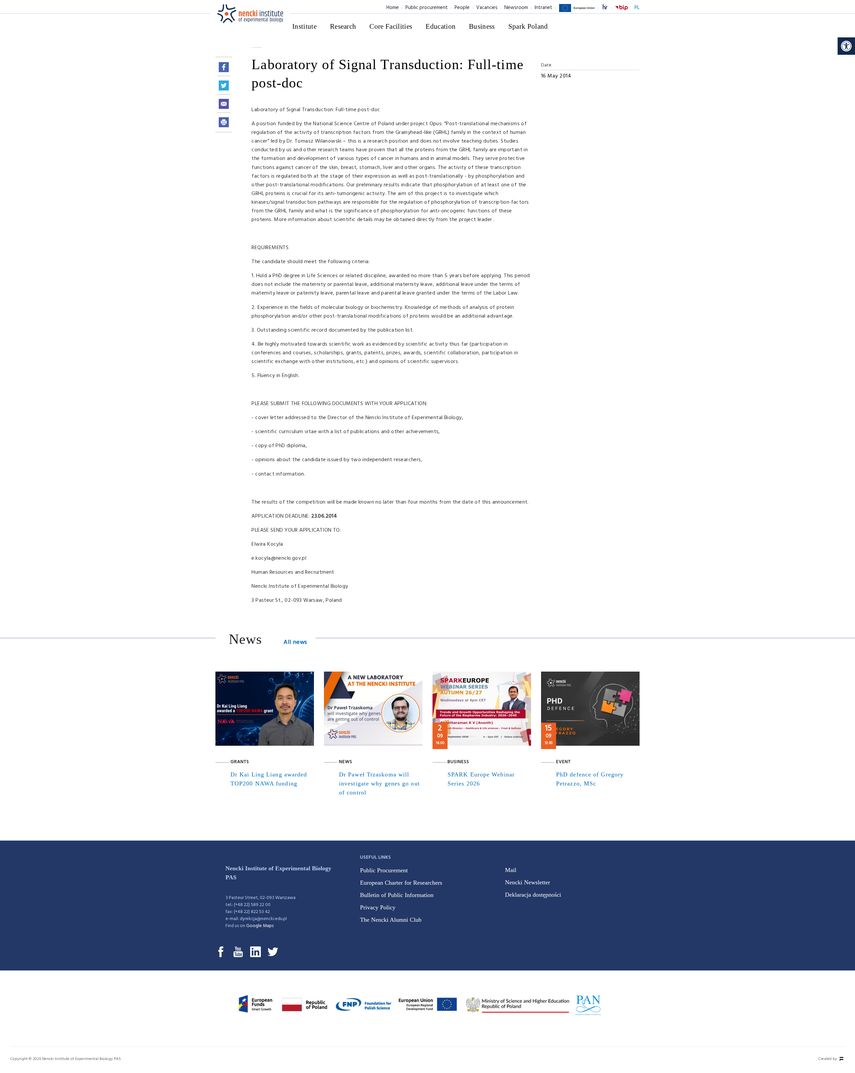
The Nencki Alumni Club (390, 919)
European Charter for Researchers (401, 882)
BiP (621, 11)
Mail (510, 870)
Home (392, 8)
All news (295, 642)
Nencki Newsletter (527, 882)
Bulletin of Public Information (397, 895)
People (462, 8)
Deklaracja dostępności (533, 894)
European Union (577, 11)
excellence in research (608, 7)
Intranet (543, 8)
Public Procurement (384, 870)
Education (440, 26)
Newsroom (516, 8)
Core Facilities (390, 26)
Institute (304, 26)
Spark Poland (528, 26)
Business (482, 26)
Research (343, 26)
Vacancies (487, 8)
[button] (846, 46)
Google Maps (260, 926)
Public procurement (426, 8)
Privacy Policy (377, 907)
